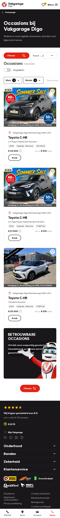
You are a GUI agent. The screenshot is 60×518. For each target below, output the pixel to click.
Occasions (37, 515)
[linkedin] (21, 437)
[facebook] (5, 437)
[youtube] (10, 437)
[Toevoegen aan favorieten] (52, 91)
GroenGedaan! (45, 478)
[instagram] (16, 437)
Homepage (10, 12)
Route (22, 515)
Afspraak (7, 515)
